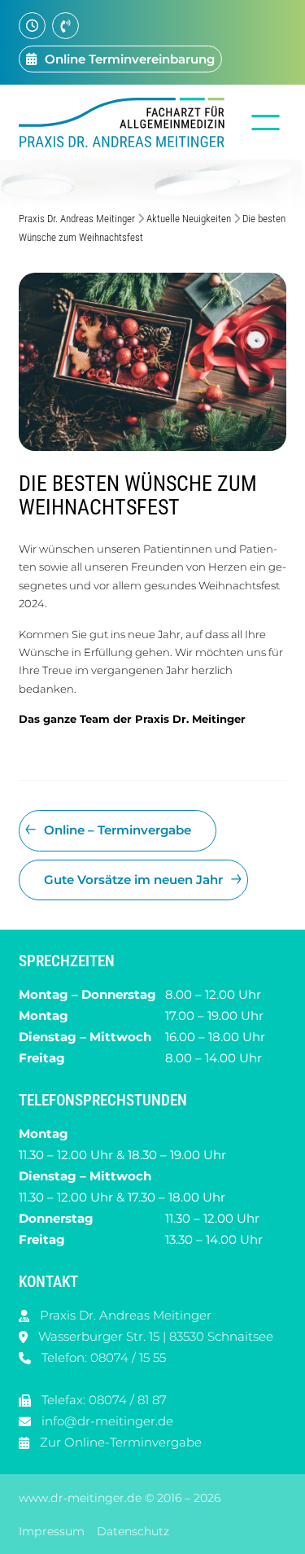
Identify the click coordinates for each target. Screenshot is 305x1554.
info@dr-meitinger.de (107, 1421)
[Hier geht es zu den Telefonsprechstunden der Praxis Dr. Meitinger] (65, 25)
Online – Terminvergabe (117, 830)
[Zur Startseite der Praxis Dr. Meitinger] (126, 123)
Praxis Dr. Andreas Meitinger (77, 218)
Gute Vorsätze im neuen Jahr (133, 879)
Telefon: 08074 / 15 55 (103, 1357)
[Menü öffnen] (265, 122)
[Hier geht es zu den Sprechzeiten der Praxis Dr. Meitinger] (32, 25)
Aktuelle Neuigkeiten (188, 218)
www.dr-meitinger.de (80, 1498)
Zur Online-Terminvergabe (121, 1442)
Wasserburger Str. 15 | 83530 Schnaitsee (155, 1336)
